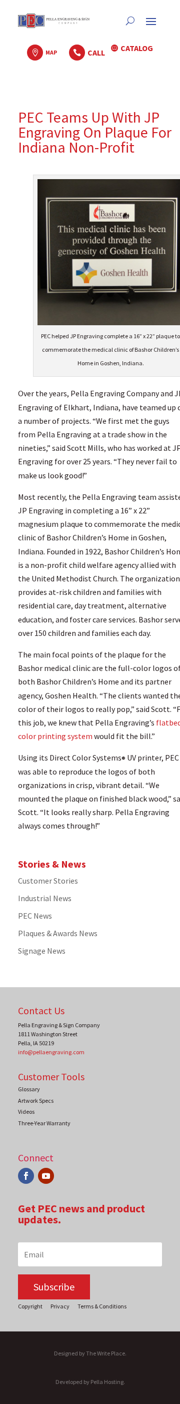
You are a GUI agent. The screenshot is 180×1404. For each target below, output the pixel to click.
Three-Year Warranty (44, 1123)
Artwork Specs (36, 1100)
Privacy (60, 1306)
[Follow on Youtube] (46, 1176)
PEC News (35, 916)
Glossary (29, 1089)
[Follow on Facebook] (26, 1176)
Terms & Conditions (102, 1306)
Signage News (42, 951)
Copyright (30, 1306)
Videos (26, 1111)
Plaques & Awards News (58, 933)
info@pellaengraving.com (51, 1052)
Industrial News (45, 898)
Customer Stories (48, 881)
